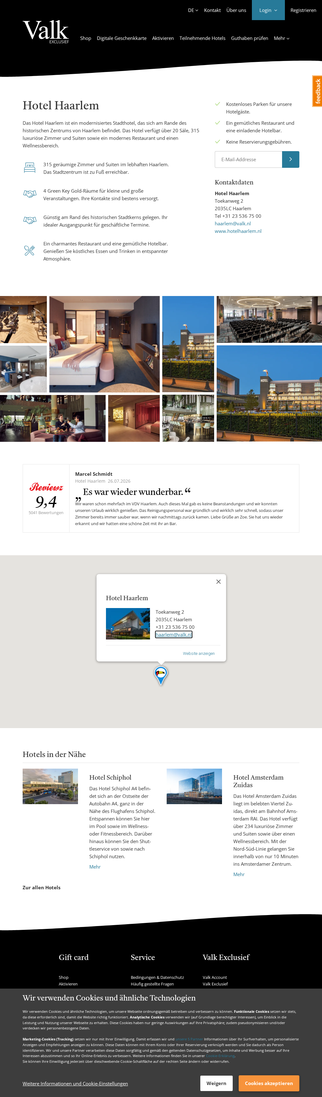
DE (191, 10)
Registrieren (303, 10)
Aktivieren (163, 38)
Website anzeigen (199, 653)
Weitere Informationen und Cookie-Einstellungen (75, 1083)
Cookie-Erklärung (220, 1055)
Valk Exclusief (215, 984)
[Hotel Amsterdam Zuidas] (194, 823)
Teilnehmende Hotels (202, 38)
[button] (161, 676)
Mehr (95, 867)
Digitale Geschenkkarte (122, 38)
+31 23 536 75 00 (241, 216)
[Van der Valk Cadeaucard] (46, 35)
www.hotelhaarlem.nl (238, 231)
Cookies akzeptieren (269, 1083)
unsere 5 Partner (189, 1039)
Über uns (236, 10)
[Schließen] (218, 581)
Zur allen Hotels (41, 887)
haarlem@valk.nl (233, 223)
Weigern (216, 1083)
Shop (85, 38)
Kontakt (212, 10)
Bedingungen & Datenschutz (157, 977)
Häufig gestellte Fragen (152, 984)
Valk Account (215, 977)
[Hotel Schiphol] (50, 819)
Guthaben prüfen (249, 38)
